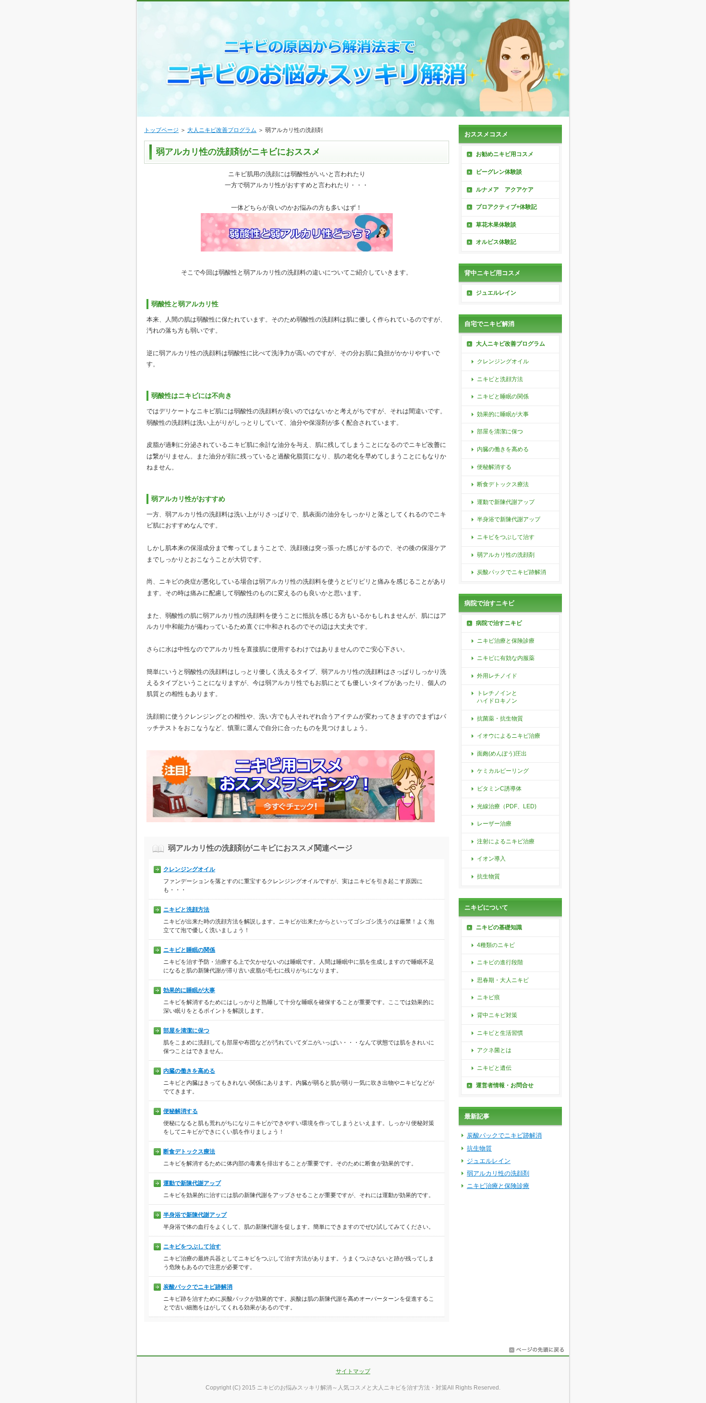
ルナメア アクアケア (505, 189)
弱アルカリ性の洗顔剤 (506, 555)
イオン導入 (491, 858)
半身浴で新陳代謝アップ (195, 1214)
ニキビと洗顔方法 (186, 909)
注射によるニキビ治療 (506, 841)
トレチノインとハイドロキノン (497, 697)
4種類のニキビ (496, 945)
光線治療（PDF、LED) (506, 806)
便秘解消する (180, 1111)
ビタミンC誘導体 (499, 788)
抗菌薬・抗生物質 (500, 718)
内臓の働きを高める (189, 1070)
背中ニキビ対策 (497, 1015)
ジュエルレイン (496, 292)
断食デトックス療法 (189, 1151)
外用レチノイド (497, 675)
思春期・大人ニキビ (503, 980)
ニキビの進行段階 (500, 962)
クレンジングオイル (189, 869)
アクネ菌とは (494, 1050)
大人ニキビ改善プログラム (221, 130)
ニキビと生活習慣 (500, 1033)
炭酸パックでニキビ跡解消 (197, 1286)
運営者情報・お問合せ (505, 1085)
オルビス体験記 (496, 242)
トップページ (161, 130)
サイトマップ (353, 1371)
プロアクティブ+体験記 (506, 207)
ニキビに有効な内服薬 (506, 658)
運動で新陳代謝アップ (192, 1183)
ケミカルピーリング (503, 770)
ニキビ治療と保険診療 (506, 640)
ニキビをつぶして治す (192, 1246)
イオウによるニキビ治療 (508, 735)
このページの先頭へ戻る (536, 1349)
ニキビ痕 (488, 997)
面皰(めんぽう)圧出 (502, 753)
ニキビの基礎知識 (499, 927)
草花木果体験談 (496, 224)
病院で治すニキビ (499, 623)
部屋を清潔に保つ (186, 1030)
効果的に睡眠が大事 (189, 990)
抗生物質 (488, 876)
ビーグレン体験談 (499, 171)
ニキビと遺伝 (494, 1068)
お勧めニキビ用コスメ (505, 154)
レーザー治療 (494, 823)
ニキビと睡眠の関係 (189, 950)
